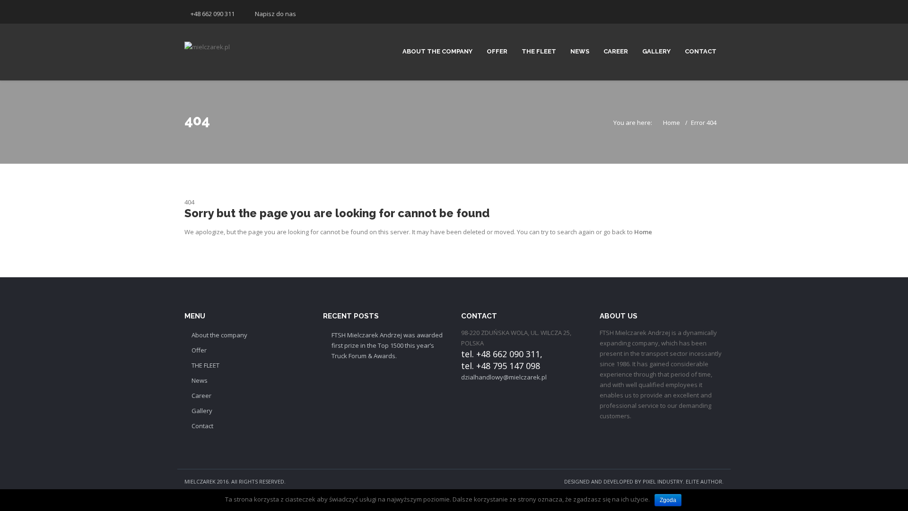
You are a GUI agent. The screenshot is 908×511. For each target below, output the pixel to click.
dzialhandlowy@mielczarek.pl (504, 377)
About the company (437, 51)
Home (671, 122)
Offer (497, 51)
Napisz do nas (275, 13)
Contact (700, 51)
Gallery (656, 51)
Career (615, 51)
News (579, 51)
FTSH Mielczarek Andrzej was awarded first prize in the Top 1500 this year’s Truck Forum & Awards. (387, 345)
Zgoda (668, 500)
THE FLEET (539, 51)
